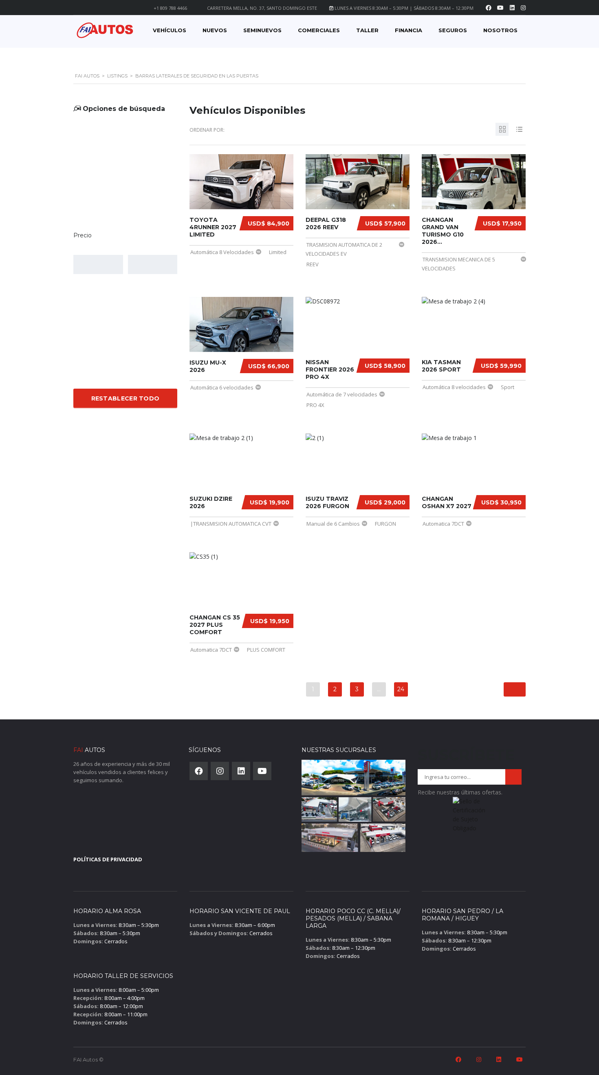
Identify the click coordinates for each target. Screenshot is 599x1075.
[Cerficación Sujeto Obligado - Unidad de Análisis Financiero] (470, 817)
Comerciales (319, 30)
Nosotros (500, 30)
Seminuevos (262, 30)
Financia (408, 30)
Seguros (452, 30)
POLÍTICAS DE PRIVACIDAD (107, 859)
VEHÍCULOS (169, 30)
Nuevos (215, 30)
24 (400, 689)
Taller (367, 30)
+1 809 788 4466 (170, 8)
